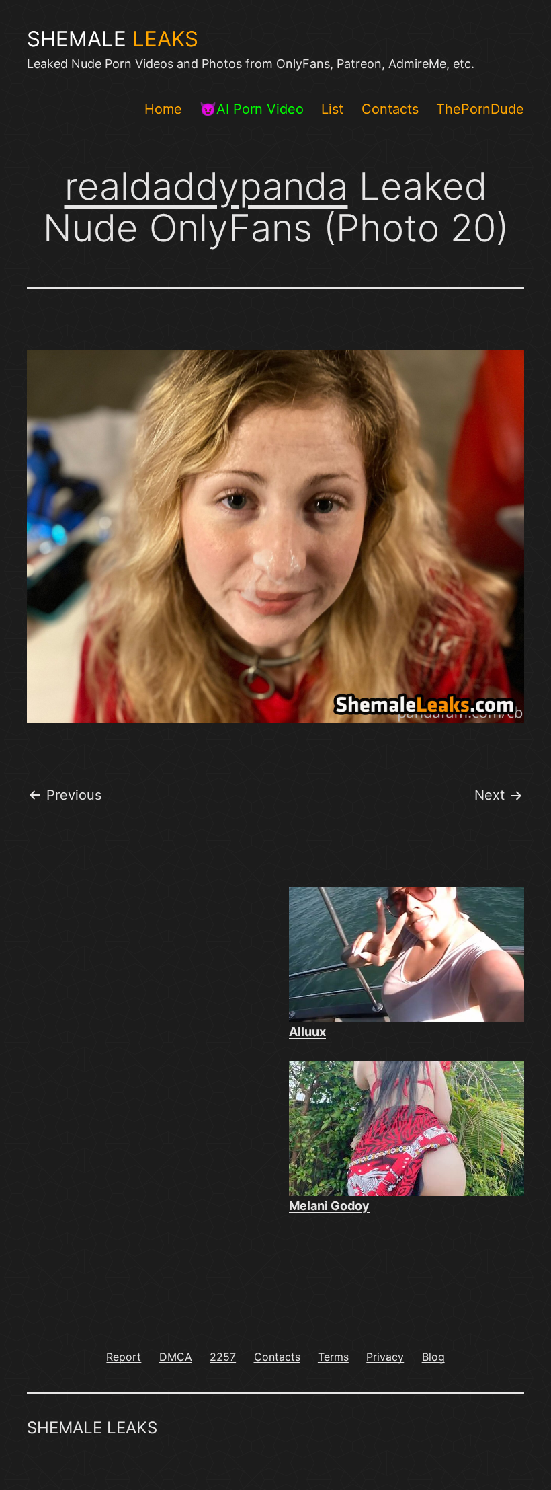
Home (163, 109)
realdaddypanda (206, 186)
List (332, 109)
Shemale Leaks (92, 1428)
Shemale (112, 39)
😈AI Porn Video (252, 109)
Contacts (390, 109)
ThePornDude (480, 109)
